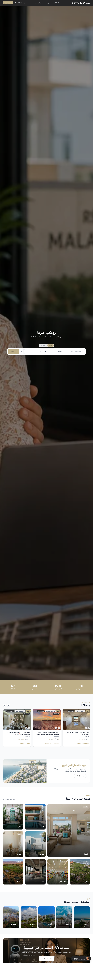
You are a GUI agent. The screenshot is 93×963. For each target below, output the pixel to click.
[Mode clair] (24, 3)
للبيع (50, 345)
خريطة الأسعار (80, 776)
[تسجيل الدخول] (15, 3)
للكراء (43, 345)
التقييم (48, 3)
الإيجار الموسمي (39, 3)
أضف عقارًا (7, 3)
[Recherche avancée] (22, 351)
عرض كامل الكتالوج (10, 799)
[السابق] (8, 705)
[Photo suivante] (88, 719)
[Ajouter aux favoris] (88, 728)
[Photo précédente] (64, 719)
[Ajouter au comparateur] (86, 728)
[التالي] (4, 705)
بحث (12, 351)
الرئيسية (63, 3)
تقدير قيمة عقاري (46, 958)
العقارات (56, 3)
